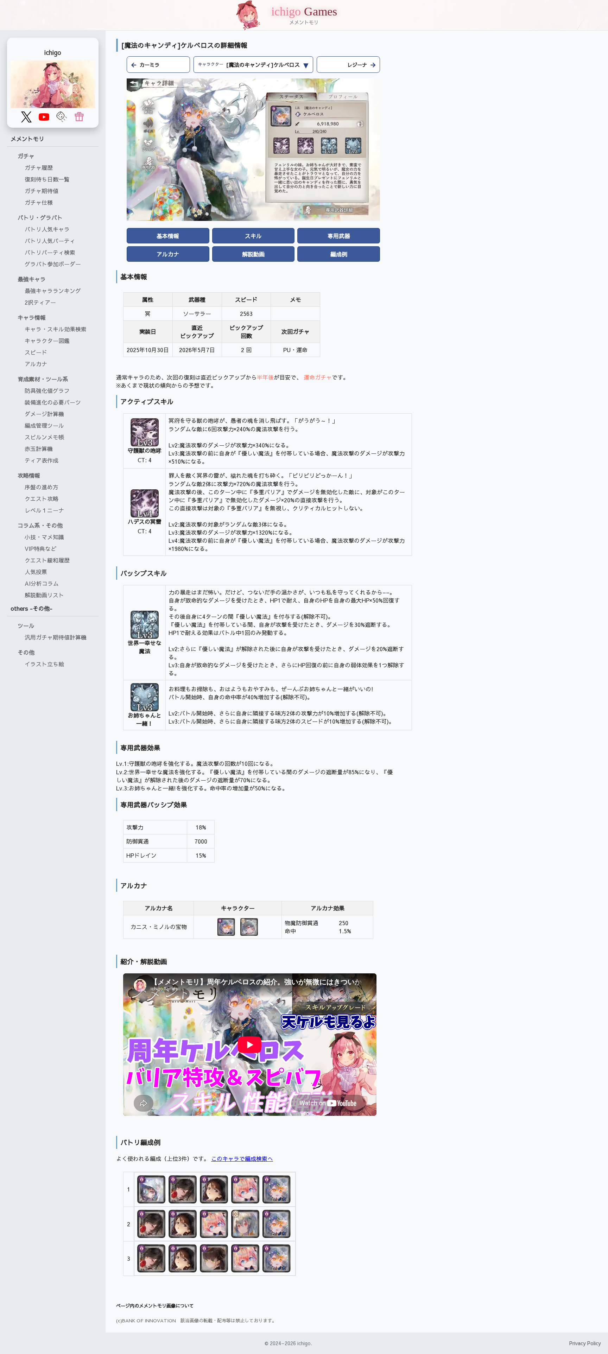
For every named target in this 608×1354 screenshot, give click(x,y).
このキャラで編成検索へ (242, 1158)
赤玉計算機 (39, 448)
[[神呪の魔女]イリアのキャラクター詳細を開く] (183, 1189)
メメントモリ (27, 138)
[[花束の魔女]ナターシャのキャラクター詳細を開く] (246, 1189)
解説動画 (253, 254)
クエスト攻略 (41, 498)
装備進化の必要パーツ (53, 402)
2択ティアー (40, 302)
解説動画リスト (44, 595)
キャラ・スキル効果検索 (56, 329)
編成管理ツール (44, 425)
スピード (36, 352)
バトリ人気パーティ (50, 240)
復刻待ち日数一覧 (47, 179)
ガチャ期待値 (41, 191)
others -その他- (31, 608)
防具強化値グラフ (47, 390)
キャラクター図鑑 (47, 340)
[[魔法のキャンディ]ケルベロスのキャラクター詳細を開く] (226, 927)
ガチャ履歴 (39, 167)
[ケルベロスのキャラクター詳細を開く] (249, 927)
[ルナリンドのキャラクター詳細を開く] (152, 1189)
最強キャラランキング (53, 290)
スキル (253, 236)
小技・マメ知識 (44, 537)
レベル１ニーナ (44, 510)
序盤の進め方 (41, 487)
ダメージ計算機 (44, 414)
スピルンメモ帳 (44, 437)
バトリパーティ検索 (50, 252)
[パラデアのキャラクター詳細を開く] (215, 1189)
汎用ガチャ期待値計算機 (56, 637)
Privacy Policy (585, 1343)
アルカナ (36, 364)
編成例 (338, 254)
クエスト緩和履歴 (47, 560)
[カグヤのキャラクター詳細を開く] (215, 1258)
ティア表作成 (41, 460)
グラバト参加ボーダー (53, 264)
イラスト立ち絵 (44, 664)
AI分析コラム (42, 583)
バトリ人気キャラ (47, 229)
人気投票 (36, 572)
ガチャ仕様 (39, 202)
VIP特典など (40, 548)
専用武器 (339, 236)
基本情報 (168, 236)
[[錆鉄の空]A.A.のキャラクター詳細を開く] (246, 1224)
